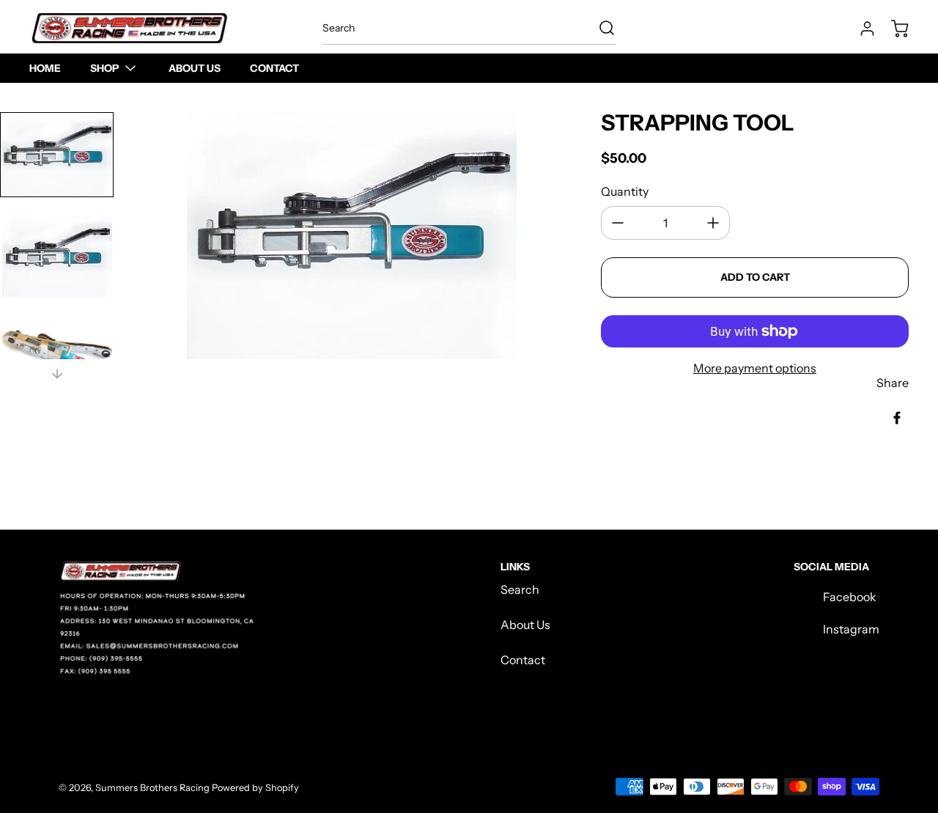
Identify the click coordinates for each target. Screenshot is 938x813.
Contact (523, 659)
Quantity (625, 191)
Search (520, 589)
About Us (525, 624)
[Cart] (892, 28)
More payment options (754, 368)
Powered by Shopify (255, 787)
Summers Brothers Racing (152, 787)
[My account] (860, 28)
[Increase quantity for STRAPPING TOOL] (713, 223)
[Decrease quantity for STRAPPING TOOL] (618, 223)
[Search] (599, 28)
